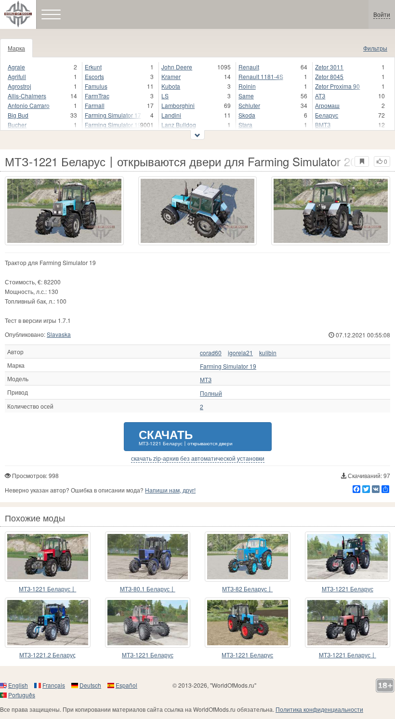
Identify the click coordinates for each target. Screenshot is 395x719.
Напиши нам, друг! (170, 490)
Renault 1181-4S (260, 76)
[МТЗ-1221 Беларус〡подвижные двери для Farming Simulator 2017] (48, 557)
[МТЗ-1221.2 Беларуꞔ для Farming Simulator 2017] (48, 623)
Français (53, 685)
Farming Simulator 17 (113, 115)
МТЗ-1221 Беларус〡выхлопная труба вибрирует (347, 655)
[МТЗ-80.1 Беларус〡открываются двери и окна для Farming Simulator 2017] (148, 557)
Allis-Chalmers (27, 96)
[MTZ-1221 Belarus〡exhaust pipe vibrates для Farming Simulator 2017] (348, 623)
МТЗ (205, 379)
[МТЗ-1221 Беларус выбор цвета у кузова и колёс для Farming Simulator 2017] (247, 623)
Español (126, 685)
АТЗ (320, 96)
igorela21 (240, 352)
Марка (16, 48)
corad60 (211, 352)
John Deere (176, 67)
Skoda (246, 115)
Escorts (94, 76)
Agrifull (17, 76)
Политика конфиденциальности (319, 709)
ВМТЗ (322, 124)
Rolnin (247, 86)
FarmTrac (97, 96)
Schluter (249, 105)
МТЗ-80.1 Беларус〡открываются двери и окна (147, 589)
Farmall (95, 105)
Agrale (16, 67)
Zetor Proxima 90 (337, 86)
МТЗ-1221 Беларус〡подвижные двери (47, 589)
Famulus (96, 86)
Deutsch (90, 685)
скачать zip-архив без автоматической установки (197, 458)
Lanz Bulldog (178, 124)
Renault (248, 67)
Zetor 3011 (329, 67)
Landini (171, 115)
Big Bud (18, 115)
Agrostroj (19, 86)
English (18, 685)
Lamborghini (178, 105)
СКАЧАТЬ (186, 436)
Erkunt (93, 67)
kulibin (267, 352)
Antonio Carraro (29, 105)
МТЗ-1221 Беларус (347, 589)
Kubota (170, 86)
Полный (211, 393)
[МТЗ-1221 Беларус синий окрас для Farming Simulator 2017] (348, 557)
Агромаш (327, 105)
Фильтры (375, 48)
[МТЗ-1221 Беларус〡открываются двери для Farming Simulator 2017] (64, 210)
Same (246, 96)
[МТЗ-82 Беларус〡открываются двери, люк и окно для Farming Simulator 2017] (247, 557)
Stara (245, 124)
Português (21, 695)
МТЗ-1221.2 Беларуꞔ (47, 655)
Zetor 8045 (329, 76)
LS (165, 96)
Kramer (171, 76)
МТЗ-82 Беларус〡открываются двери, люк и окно (247, 589)
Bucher (17, 124)
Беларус (326, 115)
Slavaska (59, 334)
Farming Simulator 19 (113, 124)
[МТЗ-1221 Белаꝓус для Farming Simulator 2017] (148, 623)
